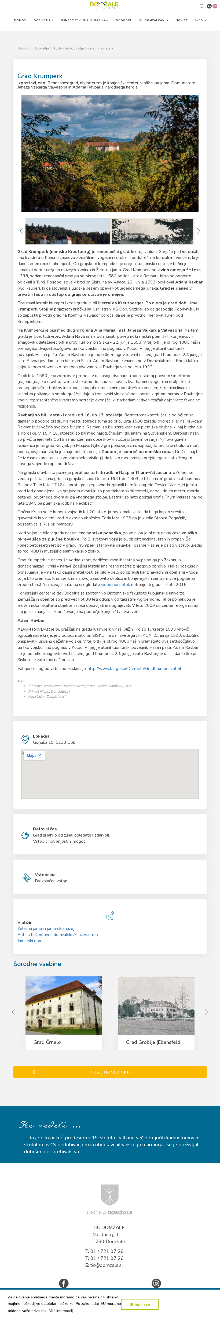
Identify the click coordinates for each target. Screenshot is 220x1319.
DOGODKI (123, 20)
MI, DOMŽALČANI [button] (153, 20)
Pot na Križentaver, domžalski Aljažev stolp (57, 935)
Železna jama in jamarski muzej (45, 928)
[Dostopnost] (209, 6)
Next (198, 231)
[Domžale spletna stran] (109, 1199)
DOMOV (20, 20)
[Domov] (104, 4)
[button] (61, 1311)
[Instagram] (156, 1283)
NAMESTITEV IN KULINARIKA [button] (84, 20)
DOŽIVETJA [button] (43, 20)
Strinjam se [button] (140, 1304)
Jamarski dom (29, 941)
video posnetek (115, 585)
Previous (21, 231)
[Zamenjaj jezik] (214, 6)
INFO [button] (199, 20)
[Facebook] (64, 1283)
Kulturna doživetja (69, 48)
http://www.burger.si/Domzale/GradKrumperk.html (134, 669)
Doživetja (42, 48)
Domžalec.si (60, 691)
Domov (23, 48)
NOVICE (182, 20)
